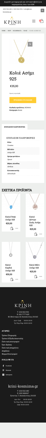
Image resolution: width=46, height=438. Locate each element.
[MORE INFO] (16, 229)
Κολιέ (20, 110)
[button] (30, 44)
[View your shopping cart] (41, 21)
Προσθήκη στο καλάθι (23, 100)
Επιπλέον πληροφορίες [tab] (14, 127)
